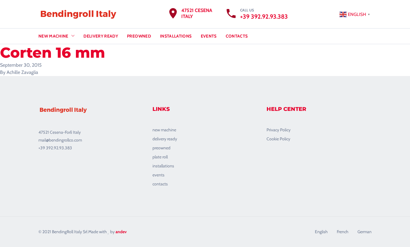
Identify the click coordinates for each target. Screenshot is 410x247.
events (158, 175)
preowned (161, 148)
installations (163, 166)
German (364, 231)
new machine (164, 130)
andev (121, 231)
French (342, 231)
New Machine (53, 36)
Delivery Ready (100, 36)
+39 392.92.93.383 (264, 16)
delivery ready (164, 139)
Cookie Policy (278, 139)
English (321, 231)
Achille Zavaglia (22, 72)
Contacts (237, 36)
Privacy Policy (279, 130)
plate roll (160, 157)
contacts (160, 184)
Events (209, 36)
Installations (176, 36)
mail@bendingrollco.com (60, 140)
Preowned (139, 36)
